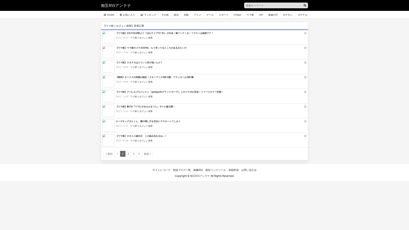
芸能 (186, 14)
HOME (110, 14)
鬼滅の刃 (273, 14)
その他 (165, 14)
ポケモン (288, 14)
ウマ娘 (250, 14)
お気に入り (129, 14)
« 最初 (109, 154)
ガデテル (302, 14)
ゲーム (210, 14)
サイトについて (161, 170)
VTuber (237, 14)
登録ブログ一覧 (182, 170)
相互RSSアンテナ (200, 176)
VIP (261, 14)
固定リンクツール (215, 170)
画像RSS (198, 170)
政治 (176, 14)
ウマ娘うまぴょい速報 (141, 37)
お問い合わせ (249, 170)
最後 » (147, 154)
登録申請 (233, 170)
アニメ (197, 14)
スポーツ (223, 14)
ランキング (150, 14)
